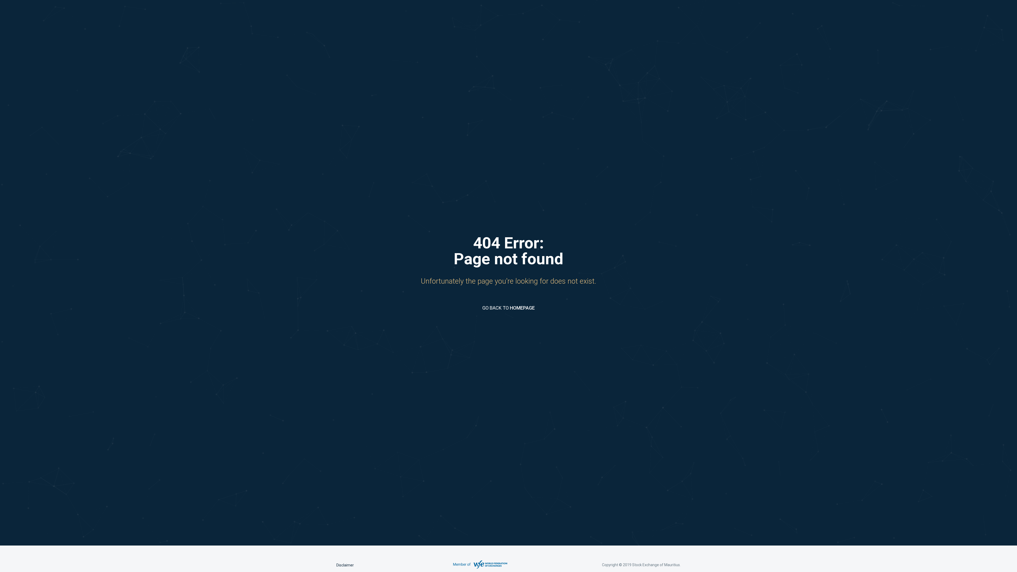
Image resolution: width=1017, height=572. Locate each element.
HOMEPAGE (522, 308)
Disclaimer (345, 565)
